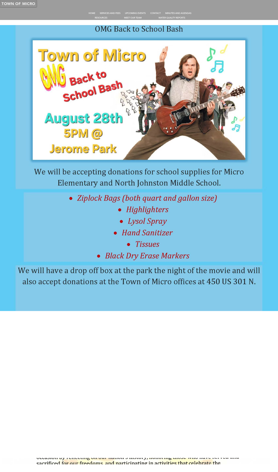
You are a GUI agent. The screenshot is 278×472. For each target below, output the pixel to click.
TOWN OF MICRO (18, 3)
